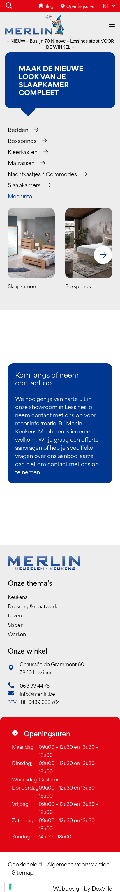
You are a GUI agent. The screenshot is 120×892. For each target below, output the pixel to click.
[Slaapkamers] (46, 184)
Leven (15, 615)
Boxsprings (22, 140)
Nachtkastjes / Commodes (42, 173)
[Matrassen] (40, 162)
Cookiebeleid (25, 864)
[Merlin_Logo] (34, 25)
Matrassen (21, 162)
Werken (17, 634)
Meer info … (22, 196)
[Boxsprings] (41, 140)
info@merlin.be (37, 693)
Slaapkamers (24, 184)
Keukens (17, 596)
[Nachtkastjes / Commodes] (82, 173)
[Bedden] (33, 129)
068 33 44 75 (35, 685)
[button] (9, 6)
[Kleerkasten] (43, 151)
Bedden (18, 129)
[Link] (31, 255)
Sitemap (22, 872)
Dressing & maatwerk (32, 606)
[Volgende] (103, 255)
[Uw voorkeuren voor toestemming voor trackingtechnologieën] (10, 886)
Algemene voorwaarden (78, 864)
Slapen (16, 624)
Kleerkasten (23, 151)
